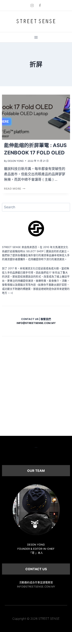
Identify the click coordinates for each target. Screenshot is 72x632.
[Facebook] (40, 5)
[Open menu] (36, 37)
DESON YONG (16, 160)
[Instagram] (32, 5)
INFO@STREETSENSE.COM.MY (36, 586)
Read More (14, 188)
